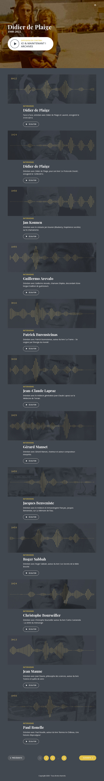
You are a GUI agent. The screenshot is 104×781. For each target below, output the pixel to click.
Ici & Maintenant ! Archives (33, 45)
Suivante (87, 758)
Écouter (32, 124)
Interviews (28, 106)
